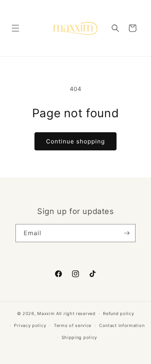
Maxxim (46, 313)
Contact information (121, 325)
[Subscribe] (126, 233)
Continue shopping (75, 141)
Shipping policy (80, 337)
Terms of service (72, 325)
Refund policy (118, 313)
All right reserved (76, 313)
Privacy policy (30, 325)
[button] (15, 28)
